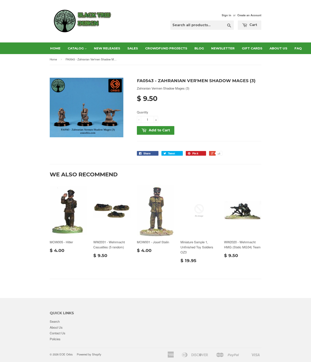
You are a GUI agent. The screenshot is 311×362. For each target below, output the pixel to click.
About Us (56, 327)
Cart (252, 25)
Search (55, 321)
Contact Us (57, 333)
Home (53, 59)
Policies (55, 339)
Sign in (226, 15)
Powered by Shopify (89, 354)
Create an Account (249, 15)
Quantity (142, 112)
